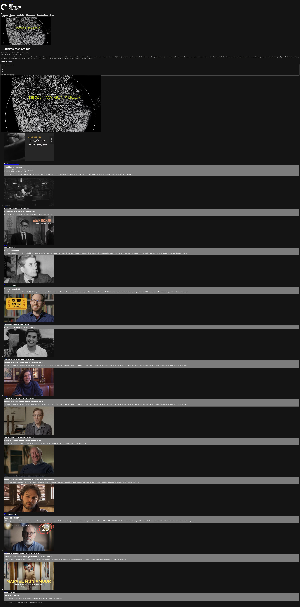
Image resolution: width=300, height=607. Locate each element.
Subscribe (4, 61)
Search (12, 15)
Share (10, 61)
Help (21, 602)
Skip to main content (7, 1)
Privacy (30, 602)
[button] (1, 13)
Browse (5, 15)
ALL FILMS (20, 15)
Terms (25, 602)
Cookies (35, 602)
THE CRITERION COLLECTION (10, 602)
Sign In (13, 16)
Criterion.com (30, 15)
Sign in (52, 15)
